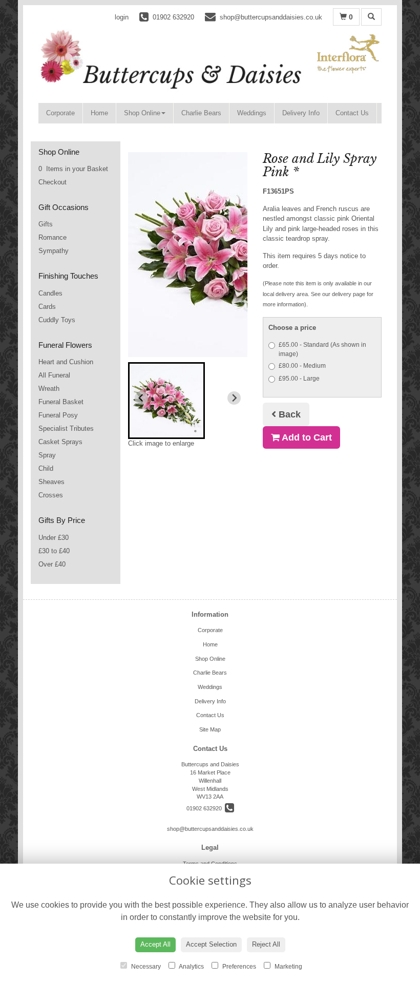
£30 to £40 (54, 551)
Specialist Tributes (66, 428)
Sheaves (51, 482)
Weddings (251, 113)
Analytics (191, 966)
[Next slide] (234, 398)
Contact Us (352, 113)
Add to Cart (306, 437)
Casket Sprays (60, 442)
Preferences (238, 966)
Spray (47, 455)
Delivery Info (301, 113)
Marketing (287, 966)
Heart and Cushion (65, 362)
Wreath (48, 388)
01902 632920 (205, 808)
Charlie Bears (201, 113)
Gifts (45, 224)
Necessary (145, 966)
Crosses (50, 495)
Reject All (266, 944)
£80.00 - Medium (302, 365)
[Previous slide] (141, 398)
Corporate (60, 113)
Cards (47, 306)
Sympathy (53, 251)
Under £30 (53, 537)
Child (45, 468)
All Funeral (54, 375)
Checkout (52, 182)
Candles (50, 293)
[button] (166, 400)
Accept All (155, 944)
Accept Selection (211, 944)
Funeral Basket (60, 402)
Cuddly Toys (56, 320)
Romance (52, 237)
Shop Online (142, 113)
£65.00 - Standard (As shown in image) (322, 349)
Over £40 (52, 564)
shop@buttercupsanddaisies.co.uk (210, 829)
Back (288, 414)
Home (99, 113)
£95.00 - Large (299, 378)
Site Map (210, 729)
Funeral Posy (58, 415)
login (122, 17)
